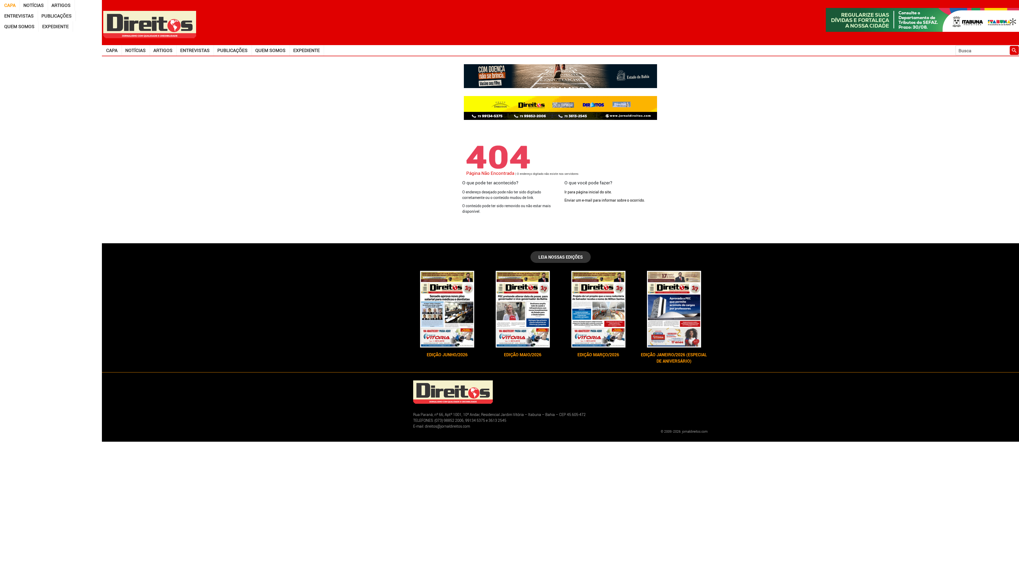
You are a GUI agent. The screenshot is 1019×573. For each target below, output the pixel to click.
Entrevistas (19, 16)
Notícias (33, 5)
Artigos (61, 5)
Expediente (55, 26)
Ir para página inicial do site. (588, 191)
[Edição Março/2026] (598, 309)
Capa (10, 5)
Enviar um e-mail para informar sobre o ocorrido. (604, 200)
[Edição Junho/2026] (447, 309)
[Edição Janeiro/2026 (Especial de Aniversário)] (674, 309)
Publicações (56, 16)
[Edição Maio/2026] (522, 309)
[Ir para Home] (149, 24)
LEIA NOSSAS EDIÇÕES (560, 257)
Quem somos (19, 26)
